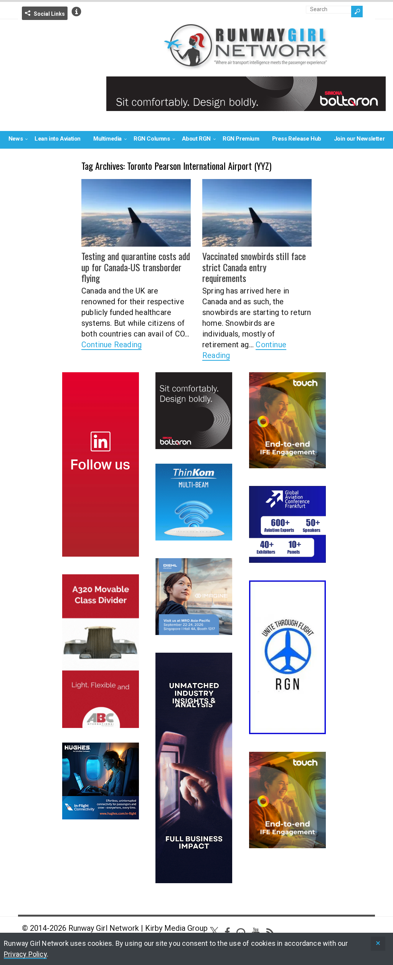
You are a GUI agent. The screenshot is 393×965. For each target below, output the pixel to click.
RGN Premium (241, 138)
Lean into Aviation (58, 138)
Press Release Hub (296, 138)
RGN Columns (152, 138)
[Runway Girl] (246, 65)
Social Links (49, 14)
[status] (378, 944)
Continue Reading (111, 344)
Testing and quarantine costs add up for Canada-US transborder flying (135, 267)
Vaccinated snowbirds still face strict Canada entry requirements (254, 267)
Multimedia (107, 138)
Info (76, 12)
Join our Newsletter (359, 138)
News (15, 138)
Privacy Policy (25, 954)
